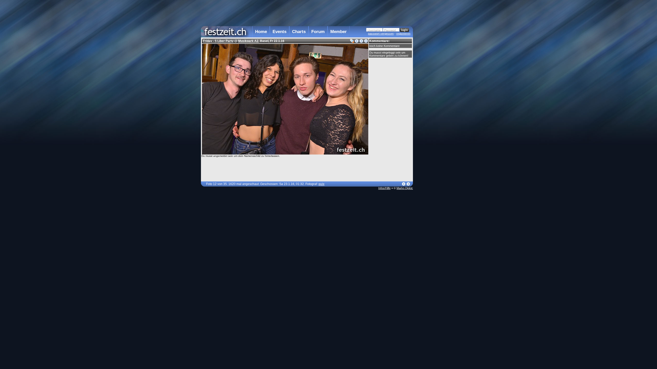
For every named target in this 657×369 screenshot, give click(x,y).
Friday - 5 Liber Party (218, 41)
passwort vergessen (381, 33)
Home (261, 31)
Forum (318, 31)
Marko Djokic (405, 188)
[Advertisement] (435, 103)
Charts (299, 31)
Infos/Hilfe (384, 188)
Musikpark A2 (248, 41)
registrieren (403, 33)
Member (338, 31)
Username (374, 30)
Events (279, 31)
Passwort (390, 30)
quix (321, 184)
